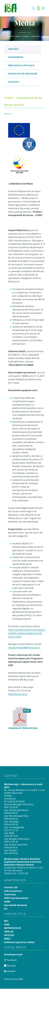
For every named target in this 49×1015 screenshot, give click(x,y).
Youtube (11, 965)
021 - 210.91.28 (20, 873)
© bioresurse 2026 (13, 979)
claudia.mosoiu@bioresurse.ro (24, 647)
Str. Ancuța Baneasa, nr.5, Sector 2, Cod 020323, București (24, 791)
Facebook (11, 960)
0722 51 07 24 (11, 830)
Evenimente (15, 57)
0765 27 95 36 (11, 841)
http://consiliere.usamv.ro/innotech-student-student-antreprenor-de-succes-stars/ (26, 633)
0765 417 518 (10, 835)
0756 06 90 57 (11, 812)
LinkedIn (10, 971)
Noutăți (13, 49)
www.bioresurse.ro (18, 693)
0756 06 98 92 (11, 818)
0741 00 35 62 (11, 853)
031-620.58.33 (11, 801)
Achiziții (13, 82)
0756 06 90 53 (11, 824)
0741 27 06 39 (11, 807)
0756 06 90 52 (11, 847)
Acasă (11, 36)
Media (18, 36)
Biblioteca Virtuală (21, 65)
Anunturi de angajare (22, 73)
